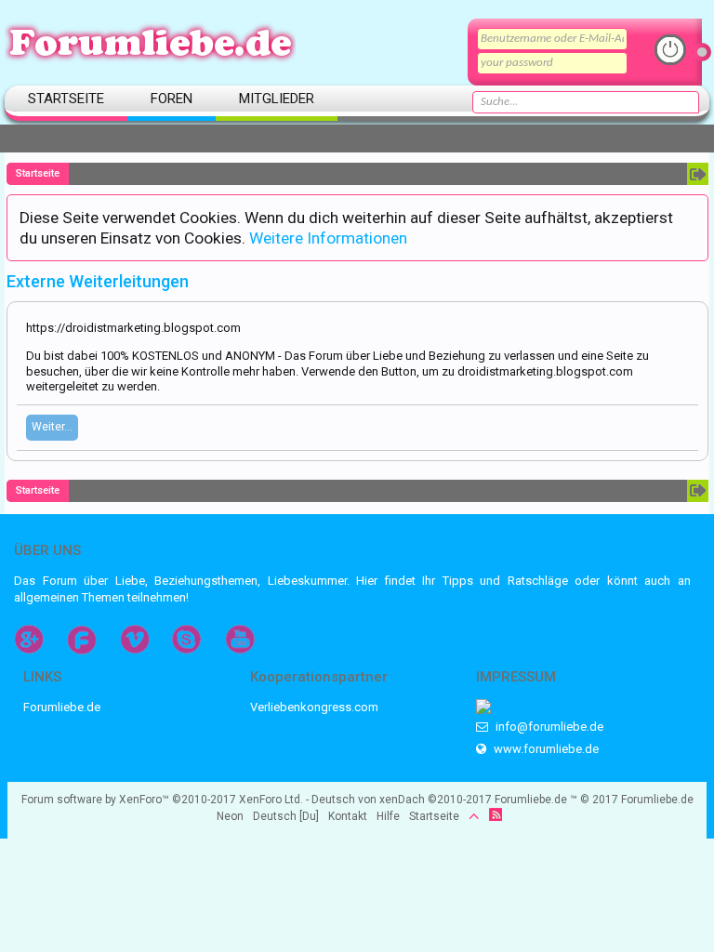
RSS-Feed (495, 814)
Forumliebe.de (61, 707)
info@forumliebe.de (548, 727)
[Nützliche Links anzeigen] (697, 174)
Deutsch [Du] (286, 816)
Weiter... (52, 426)
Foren (171, 98)
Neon (230, 816)
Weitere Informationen (328, 238)
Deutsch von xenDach (401, 799)
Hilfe (388, 816)
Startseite (66, 98)
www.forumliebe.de (545, 749)
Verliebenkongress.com (314, 707)
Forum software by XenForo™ (162, 799)
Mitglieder (276, 98)
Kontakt (347, 816)
